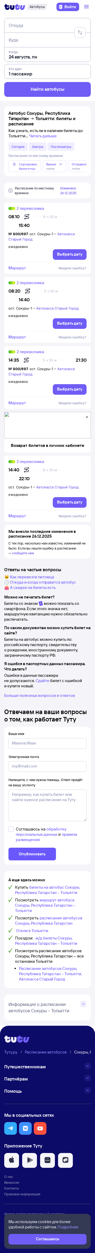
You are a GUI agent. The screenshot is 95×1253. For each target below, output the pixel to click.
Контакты (11, 1188)
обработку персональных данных (41, 832)
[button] (10, 1128)
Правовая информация (22, 1194)
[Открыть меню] (87, 7)
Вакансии (11, 1182)
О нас (8, 1176)
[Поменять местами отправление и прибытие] (80, 32)
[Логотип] (14, 7)
